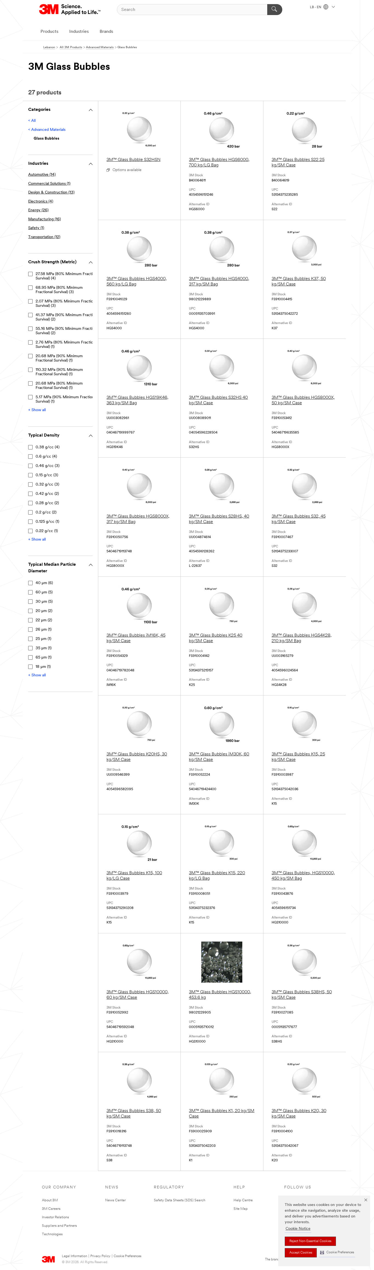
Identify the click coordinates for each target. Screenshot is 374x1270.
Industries (79, 32)
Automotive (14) (42, 175)
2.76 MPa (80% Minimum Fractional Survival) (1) (67, 344)
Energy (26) (38, 210)
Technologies (52, 1234)
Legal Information (74, 1256)
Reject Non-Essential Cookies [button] (310, 1241)
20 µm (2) (44, 611)
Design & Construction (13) (51, 192)
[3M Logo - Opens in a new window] (70, 9)
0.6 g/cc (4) (46, 457)
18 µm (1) (43, 667)
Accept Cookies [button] (300, 1252)
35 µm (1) (43, 648)
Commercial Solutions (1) (49, 184)
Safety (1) (36, 228)
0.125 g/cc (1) (47, 522)
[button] (337, 1252)
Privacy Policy (100, 1256)
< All (32, 121)
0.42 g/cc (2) (47, 494)
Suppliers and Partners (59, 1226)
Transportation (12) (44, 237)
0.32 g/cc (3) (47, 485)
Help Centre (243, 1200)
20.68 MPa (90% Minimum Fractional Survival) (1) (59, 358)
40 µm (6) (44, 583)
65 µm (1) (43, 658)
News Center (115, 1200)
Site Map (241, 1209)
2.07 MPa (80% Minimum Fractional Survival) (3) (67, 303)
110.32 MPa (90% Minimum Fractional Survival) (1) (59, 372)
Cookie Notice (298, 1229)
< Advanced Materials (46, 130)
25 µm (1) (43, 639)
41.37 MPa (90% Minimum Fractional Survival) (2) (68, 317)
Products (49, 32)
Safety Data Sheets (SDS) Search (179, 1200)
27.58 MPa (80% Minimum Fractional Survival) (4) (68, 276)
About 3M (50, 1200)
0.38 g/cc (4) (47, 447)
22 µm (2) (44, 620)
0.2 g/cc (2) (46, 512)
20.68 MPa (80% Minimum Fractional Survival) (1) (59, 386)
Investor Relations (55, 1217)
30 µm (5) (44, 602)
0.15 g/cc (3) (47, 475)
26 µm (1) (43, 630)
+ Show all (37, 410)
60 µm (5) (44, 592)
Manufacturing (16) (44, 219)
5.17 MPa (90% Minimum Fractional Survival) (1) (66, 399)
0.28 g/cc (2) (47, 503)
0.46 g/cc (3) (47, 466)
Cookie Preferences (127, 1256)
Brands (106, 32)
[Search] (274, 9)
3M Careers (51, 1209)
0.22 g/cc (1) (47, 531)
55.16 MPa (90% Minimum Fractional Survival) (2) (67, 331)
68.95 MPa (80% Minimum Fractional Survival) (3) (59, 290)
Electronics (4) (40, 202)
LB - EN (316, 7)
